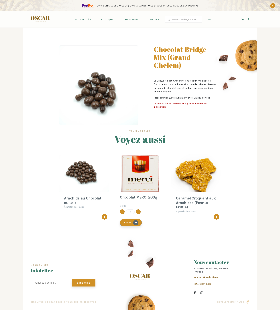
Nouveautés (83, 19)
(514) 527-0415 (202, 283)
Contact (153, 19)
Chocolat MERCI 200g (138, 197)
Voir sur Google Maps (206, 277)
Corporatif (131, 19)
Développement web (230, 302)
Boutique (107, 19)
